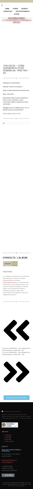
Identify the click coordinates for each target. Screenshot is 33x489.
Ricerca (24, 8)
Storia (15, 8)
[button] (2, 38)
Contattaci (7, 11)
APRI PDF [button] (7, 264)
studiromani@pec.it (7, 462)
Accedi (16, 14)
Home (7, 8)
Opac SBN (8, 437)
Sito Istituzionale (23, 11)
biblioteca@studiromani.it (10, 282)
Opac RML (8, 439)
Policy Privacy (9, 441)
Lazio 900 (8, 435)
